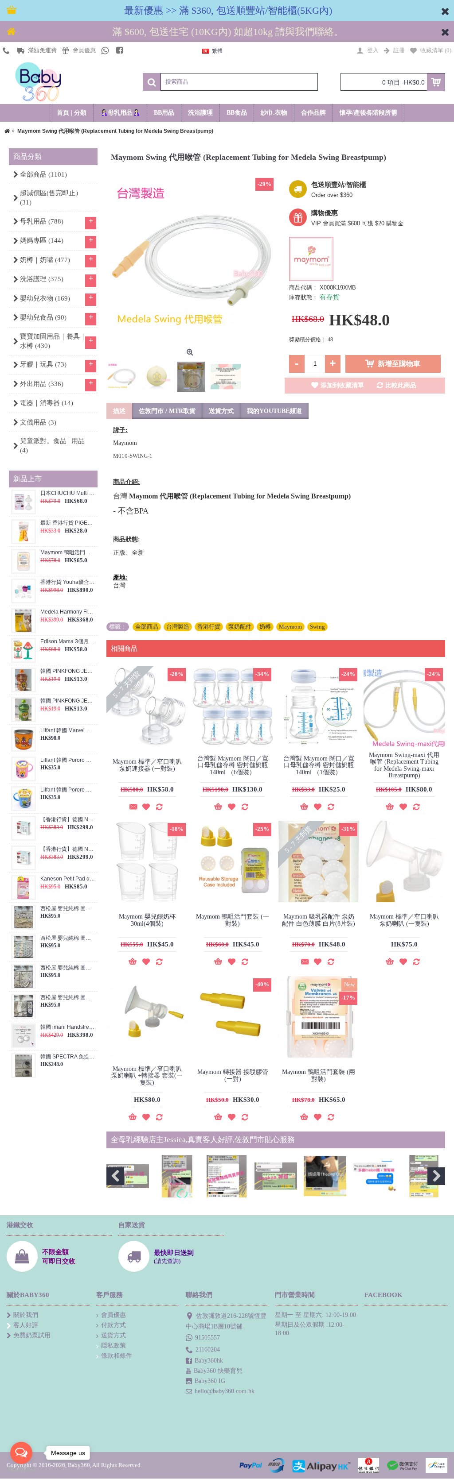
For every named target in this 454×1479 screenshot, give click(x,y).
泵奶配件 (239, 626)
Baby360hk (209, 1360)
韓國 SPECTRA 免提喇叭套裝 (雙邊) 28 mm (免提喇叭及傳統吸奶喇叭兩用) (67, 1057)
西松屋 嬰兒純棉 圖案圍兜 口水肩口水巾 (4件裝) (67, 938)
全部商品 (146, 626)
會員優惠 (113, 1315)
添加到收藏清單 (342, 385)
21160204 (208, 1349)
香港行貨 (208, 626)
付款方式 (113, 1325)
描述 (119, 411)
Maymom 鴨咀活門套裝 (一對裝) (232, 920)
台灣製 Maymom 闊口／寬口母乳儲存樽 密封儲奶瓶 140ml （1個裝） (318, 765)
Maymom (290, 626)
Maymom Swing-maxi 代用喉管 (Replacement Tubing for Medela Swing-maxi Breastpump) (404, 765)
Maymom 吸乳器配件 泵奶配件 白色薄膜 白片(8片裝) (318, 920)
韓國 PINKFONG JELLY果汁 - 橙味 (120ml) (67, 671)
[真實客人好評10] (226, 1176)
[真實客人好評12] (325, 1176)
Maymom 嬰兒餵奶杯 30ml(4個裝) (147, 920)
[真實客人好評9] (177, 1176)
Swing (317, 626)
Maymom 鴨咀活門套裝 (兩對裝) (67, 553)
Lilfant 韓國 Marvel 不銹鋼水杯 (67, 731)
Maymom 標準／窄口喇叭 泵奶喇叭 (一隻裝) (404, 920)
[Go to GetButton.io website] (21, 1470)
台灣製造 (177, 626)
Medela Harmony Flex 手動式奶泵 (67, 612)
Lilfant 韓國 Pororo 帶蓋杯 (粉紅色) (67, 760)
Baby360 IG (210, 1381)
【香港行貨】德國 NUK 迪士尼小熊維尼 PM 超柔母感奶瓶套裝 (67, 849)
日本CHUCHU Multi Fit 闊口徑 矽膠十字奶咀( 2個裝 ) (67, 493)
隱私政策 (113, 1345)
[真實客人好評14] (424, 1176)
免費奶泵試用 (32, 1335)
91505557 (207, 1337)
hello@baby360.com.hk (224, 1391)
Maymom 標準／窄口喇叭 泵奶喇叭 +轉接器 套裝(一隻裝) (147, 1076)
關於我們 (25, 1315)
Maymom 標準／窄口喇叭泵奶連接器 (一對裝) (147, 765)
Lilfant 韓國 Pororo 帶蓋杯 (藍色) (67, 790)
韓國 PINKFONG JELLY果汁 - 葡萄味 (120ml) (67, 701)
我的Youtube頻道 (274, 411)
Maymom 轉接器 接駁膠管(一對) (232, 1075)
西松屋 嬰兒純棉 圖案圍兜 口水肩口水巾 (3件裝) (67, 908)
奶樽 (265, 626)
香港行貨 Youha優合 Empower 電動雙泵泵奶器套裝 (67, 582)
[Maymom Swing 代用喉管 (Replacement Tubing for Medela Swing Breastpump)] (191, 260)
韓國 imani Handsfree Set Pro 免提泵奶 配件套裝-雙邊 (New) (67, 1027)
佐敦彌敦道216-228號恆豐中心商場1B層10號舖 (226, 1321)
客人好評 (25, 1325)
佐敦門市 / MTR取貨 (167, 411)
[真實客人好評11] (275, 1176)
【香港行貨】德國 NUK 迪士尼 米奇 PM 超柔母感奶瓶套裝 (67, 820)
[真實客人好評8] (127, 1176)
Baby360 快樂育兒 (218, 1370)
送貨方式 (221, 411)
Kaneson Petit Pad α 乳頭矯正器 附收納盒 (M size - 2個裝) (67, 879)
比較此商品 (400, 385)
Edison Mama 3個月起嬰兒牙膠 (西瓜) (67, 642)
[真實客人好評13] (374, 1176)
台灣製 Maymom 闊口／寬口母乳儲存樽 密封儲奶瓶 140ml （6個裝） (232, 765)
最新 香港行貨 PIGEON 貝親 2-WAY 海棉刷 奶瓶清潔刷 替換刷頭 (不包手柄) (67, 523)
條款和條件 (116, 1355)
